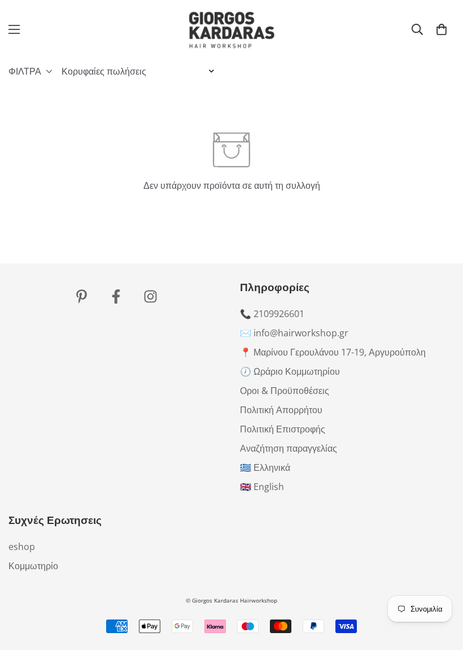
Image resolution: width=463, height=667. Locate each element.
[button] (442, 29)
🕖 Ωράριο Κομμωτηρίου (290, 371)
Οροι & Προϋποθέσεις (284, 390)
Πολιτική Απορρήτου (281, 410)
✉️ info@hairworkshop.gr (294, 333)
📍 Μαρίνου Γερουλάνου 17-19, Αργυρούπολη (333, 352)
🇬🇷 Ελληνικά (265, 467)
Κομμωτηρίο (33, 566)
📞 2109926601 (272, 313)
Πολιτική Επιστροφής (282, 429)
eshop (21, 546)
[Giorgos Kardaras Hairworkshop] (231, 29)
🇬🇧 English (262, 486)
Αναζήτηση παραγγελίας (288, 448)
